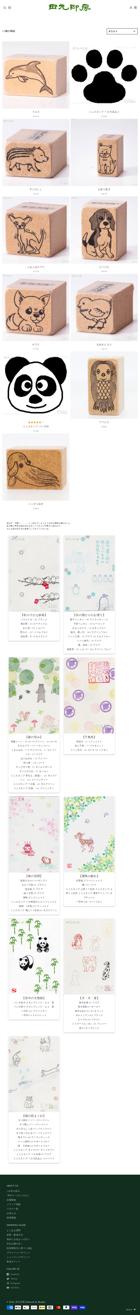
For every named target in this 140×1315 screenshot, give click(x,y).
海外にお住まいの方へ (18, 1239)
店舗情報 (11, 1200)
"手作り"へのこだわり (18, 1196)
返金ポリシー (14, 1262)
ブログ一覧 (12, 1209)
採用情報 (11, 1218)
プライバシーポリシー (18, 1253)
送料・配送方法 (15, 1235)
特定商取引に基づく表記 (19, 1248)
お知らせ (11, 1213)
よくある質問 (14, 1231)
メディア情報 (14, 1204)
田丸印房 (20, 1302)
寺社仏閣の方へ (15, 1244)
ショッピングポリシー (18, 1257)
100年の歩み (13, 1191)
